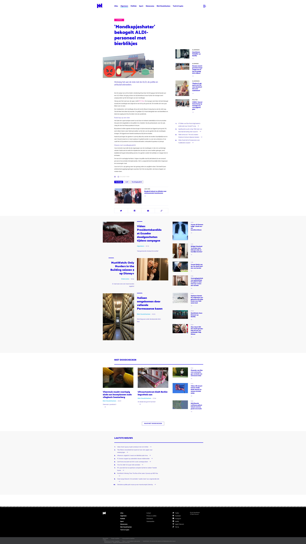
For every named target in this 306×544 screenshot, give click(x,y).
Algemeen (124, 6)
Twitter (177, 513)
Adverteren (149, 518)
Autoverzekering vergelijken (128, 538)
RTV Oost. (142, 101)
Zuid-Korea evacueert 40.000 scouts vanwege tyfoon (132, 462)
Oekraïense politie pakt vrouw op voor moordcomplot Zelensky (135, 484)
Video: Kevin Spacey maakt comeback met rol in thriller (132, 447)
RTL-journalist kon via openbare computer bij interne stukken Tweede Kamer (137, 469)
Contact (148, 513)
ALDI (126, 182)
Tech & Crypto (178, 6)
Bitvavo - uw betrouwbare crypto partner (131, 541)
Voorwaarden (150, 521)
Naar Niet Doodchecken (153, 423)
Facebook (178, 516)
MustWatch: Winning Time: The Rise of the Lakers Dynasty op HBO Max (137, 473)
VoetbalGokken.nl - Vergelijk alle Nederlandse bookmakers (117, 542)
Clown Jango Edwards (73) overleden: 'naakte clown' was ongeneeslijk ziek (138, 479)
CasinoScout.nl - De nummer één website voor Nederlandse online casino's (159, 541)
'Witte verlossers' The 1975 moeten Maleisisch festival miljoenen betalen (188, 135)
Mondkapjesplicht (137, 182)
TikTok (177, 527)
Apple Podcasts (179, 524)
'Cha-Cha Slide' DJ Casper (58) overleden (128, 465)
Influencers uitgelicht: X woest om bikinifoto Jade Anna (132, 455)
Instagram (178, 518)
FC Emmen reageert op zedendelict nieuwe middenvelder (133, 458)
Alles (116, 6)
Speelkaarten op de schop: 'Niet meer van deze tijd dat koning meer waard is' (190, 130)
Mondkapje (118, 182)
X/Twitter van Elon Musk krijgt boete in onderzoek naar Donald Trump (189, 124)
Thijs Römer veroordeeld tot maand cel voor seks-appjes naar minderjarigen (134, 451)
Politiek (134, 6)
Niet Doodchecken (163, 6)
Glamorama (150, 6)
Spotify (177, 521)
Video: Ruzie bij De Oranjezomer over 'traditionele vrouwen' (189, 141)
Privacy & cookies (151, 516)
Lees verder (141, 196)
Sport (141, 6)
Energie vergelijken (115, 538)
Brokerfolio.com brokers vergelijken (112, 541)
